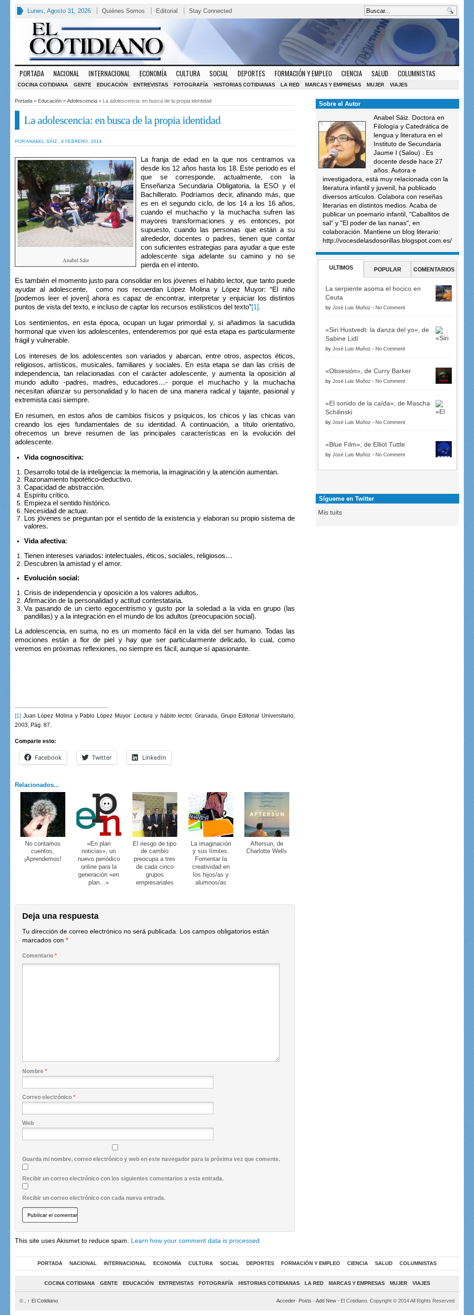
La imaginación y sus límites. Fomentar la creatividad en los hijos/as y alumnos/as (211, 863)
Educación (112, 84)
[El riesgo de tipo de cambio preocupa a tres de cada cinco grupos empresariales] (154, 814)
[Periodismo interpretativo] (237, 41)
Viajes (398, 84)
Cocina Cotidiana (43, 84)
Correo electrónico (48, 1097)
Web (28, 1123)
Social (218, 73)
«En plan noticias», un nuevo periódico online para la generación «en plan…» (99, 863)
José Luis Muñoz (351, 307)
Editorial (167, 10)
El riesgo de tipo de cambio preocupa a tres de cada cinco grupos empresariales (154, 863)
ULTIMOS (341, 267)
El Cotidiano (42, 1300)
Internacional (109, 73)
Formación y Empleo (303, 73)
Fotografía (191, 84)
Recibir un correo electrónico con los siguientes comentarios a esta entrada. (123, 1178)
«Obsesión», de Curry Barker (368, 371)
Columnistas (417, 73)
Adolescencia (82, 101)
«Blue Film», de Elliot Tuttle (365, 444)
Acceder (285, 1300)
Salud (379, 73)
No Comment (390, 307)
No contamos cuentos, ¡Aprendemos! (43, 851)
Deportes (251, 73)
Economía (153, 73)
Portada (31, 73)
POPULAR (387, 269)
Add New (326, 1300)
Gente (82, 84)
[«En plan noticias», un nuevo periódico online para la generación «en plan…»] (98, 814)
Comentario (39, 955)
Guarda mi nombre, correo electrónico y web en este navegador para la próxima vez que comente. (151, 1159)
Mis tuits (330, 512)
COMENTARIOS (434, 269)
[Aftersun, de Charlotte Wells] (266, 814)
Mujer (375, 84)
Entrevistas (150, 84)
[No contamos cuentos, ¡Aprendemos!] (42, 814)
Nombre (34, 1071)
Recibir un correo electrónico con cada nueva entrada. (93, 1198)
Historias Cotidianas (244, 84)
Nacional (66, 73)
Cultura (188, 73)
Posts (305, 1300)
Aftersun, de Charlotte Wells (266, 847)
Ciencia (351, 73)
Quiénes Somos (123, 10)
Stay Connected (210, 10)
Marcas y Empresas (333, 84)
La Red (290, 84)
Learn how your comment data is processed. (196, 1240)
